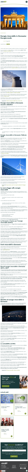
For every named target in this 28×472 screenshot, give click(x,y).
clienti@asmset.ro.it (14, 467)
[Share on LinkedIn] (8, 44)
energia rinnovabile (15, 67)
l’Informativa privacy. (20, 454)
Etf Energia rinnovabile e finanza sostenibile (13, 370)
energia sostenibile (17, 92)
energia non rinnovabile (7, 51)
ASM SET (4, 41)
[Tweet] (9, 44)
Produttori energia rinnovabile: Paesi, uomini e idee (14, 100)
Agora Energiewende (6, 249)
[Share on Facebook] (7, 44)
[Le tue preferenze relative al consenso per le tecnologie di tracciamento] (26, 470)
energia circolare (6, 96)
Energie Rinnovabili (4, 404)
